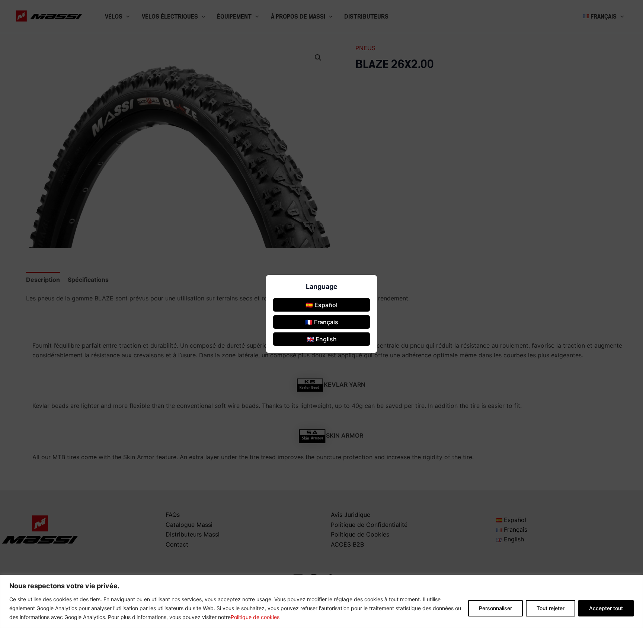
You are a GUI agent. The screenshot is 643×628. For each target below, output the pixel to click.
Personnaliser (495, 608)
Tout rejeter (550, 608)
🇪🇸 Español (321, 305)
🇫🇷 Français (321, 322)
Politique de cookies (255, 617)
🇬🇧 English (322, 339)
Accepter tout (606, 608)
